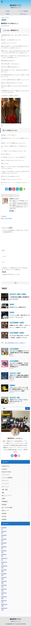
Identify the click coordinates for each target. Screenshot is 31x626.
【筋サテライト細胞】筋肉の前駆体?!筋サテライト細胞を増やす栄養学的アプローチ (19, 377)
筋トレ (3, 218)
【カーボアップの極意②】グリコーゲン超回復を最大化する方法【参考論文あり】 (19, 352)
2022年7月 (4, 531)
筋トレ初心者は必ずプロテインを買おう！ (15, 342)
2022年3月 (4, 546)
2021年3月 (4, 593)
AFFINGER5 (23, 624)
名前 (3, 250)
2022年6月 (4, 535)
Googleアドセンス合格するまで (17, 307)
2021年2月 (4, 596)
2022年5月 (4, 539)
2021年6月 (4, 581)
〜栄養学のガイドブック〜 (15, 621)
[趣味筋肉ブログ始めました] (17, 189)
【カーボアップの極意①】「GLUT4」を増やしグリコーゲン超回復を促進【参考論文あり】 (19, 365)
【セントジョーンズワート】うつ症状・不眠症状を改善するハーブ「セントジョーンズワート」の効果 (19, 389)
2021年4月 (4, 589)
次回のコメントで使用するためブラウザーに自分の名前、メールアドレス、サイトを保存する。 (14, 268)
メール (4, 256)
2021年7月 (4, 577)
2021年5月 (4, 585)
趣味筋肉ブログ (15, 5)
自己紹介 (8, 11)
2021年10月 (4, 566)
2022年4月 (4, 543)
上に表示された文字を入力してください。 (11, 274)
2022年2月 (4, 550)
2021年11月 (4, 562)
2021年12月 (4, 558)
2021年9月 (4, 569)
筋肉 (7, 218)
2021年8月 (4, 573)
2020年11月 (4, 608)
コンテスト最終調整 (23, 11)
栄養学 (7, 14)
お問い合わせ (23, 14)
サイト (3, 262)
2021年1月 (4, 600)
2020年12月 (4, 604)
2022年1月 (4, 554)
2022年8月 (4, 527)
